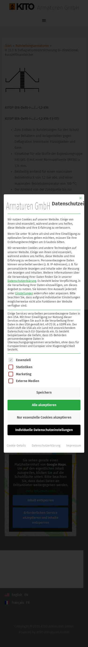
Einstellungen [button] (24, 293)
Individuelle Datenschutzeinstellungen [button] (44, 430)
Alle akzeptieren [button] (44, 405)
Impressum (73, 445)
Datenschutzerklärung (22, 281)
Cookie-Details (16, 445)
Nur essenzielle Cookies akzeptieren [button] (44, 417)
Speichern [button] (44, 393)
